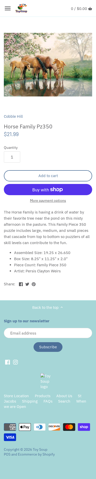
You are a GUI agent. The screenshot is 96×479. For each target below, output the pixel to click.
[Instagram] (15, 362)
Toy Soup (40, 449)
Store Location (16, 395)
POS (7, 454)
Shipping (30, 401)
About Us (64, 395)
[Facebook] (7, 362)
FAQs (48, 401)
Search (64, 401)
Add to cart (48, 175)
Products (42, 395)
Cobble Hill (13, 116)
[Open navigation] (8, 8)
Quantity (11, 147)
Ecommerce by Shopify (36, 454)
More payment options (48, 201)
